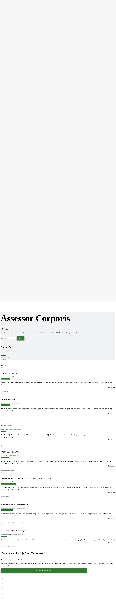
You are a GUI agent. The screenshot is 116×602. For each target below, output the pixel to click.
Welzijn (2, 443)
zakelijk (12, 417)
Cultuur (4, 353)
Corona (6, 522)
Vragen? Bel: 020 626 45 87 (43, 570)
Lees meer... (111, 387)
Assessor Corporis (20, 376)
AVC (6, 470)
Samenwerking (5, 357)
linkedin (9, 417)
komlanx (6, 417)
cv (4, 417)
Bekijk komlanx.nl (43, 574)
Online (15, 522)
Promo (3, 355)
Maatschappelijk (11, 522)
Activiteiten (5, 350)
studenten (9, 470)
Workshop (5, 443)
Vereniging (4, 359)
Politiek (18, 522)
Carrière (2, 417)
